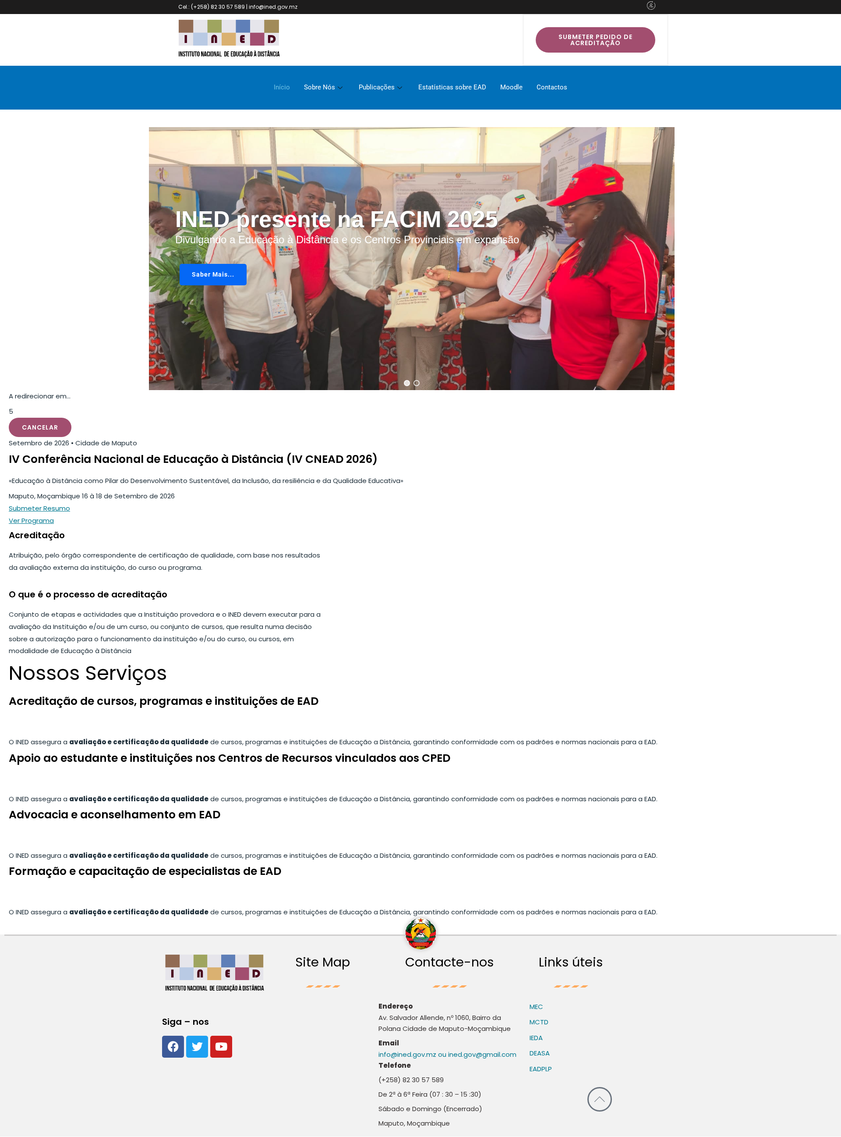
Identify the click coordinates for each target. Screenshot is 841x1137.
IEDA (536, 1037)
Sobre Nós (319, 87)
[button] (407, 383)
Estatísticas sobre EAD (452, 87)
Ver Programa (31, 520)
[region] (412, 258)
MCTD (539, 1022)
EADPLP (541, 1068)
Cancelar (40, 427)
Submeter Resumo (39, 508)
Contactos (552, 87)
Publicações (377, 87)
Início (282, 87)
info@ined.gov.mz (407, 1054)
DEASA (540, 1053)
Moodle (511, 87)
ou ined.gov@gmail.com (476, 1054)
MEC (536, 1006)
